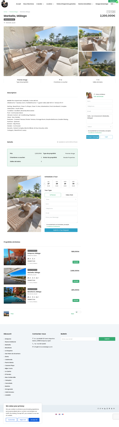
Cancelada (8, 383)
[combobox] (61, 199)
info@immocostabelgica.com (43, 347)
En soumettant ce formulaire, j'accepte (58, 225)
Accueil (18, 4)
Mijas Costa (8, 368)
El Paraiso (8, 374)
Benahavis (8, 348)
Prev (12, 314)
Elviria (7, 356)
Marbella (8, 345)
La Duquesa (8, 351)
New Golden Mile (10, 377)
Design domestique (102, 4)
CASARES (8, 395)
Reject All (23, 420)
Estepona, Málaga (34, 253)
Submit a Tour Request (61, 230)
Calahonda (8, 359)
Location (49, 4)
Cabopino (8, 380)
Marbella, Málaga (34, 272)
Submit (107, 339)
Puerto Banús (9, 362)
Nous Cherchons (28, 4)
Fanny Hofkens (33, 263)
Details (76, 262)
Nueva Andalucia (10, 342)
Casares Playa (9, 365)
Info (112, 4)
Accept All (34, 420)
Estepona (8, 339)
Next (72, 314)
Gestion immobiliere (84, 4)
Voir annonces (98, 96)
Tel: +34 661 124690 (40, 344)
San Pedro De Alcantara (12, 354)
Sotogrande (9, 389)
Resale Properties (9, 19)
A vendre (39, 4)
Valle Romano (9, 392)
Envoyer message (93, 137)
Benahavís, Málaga (34, 292)
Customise (11, 420)
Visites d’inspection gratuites (66, 4)
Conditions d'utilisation (53, 226)
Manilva (7, 386)
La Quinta (8, 371)
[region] (22, 413)
